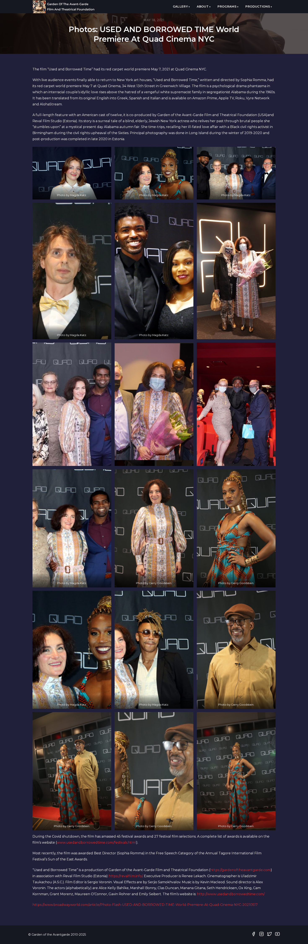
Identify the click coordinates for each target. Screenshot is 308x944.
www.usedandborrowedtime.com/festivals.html (96, 842)
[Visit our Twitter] (269, 935)
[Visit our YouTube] (277, 935)
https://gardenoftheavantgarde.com (240, 870)
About (203, 6)
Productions (257, 6)
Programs (227, 6)
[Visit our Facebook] (253, 935)
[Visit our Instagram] (261, 935)
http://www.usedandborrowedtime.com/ (231, 894)
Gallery (180, 6)
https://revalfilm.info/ (125, 876)
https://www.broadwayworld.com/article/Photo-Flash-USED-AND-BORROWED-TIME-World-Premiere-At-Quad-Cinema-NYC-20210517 (145, 905)
